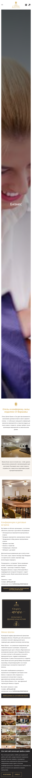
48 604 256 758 (11, 581)
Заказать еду (29, 5)
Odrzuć (17, 774)
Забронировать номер (26, 5)
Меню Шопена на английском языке (15, 695)
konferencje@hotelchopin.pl (20, 584)
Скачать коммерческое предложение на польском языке (16, 589)
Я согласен (7, 774)
